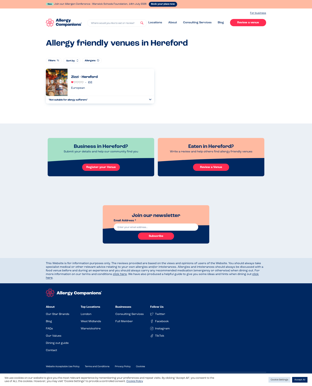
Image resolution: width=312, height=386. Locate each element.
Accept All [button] (299, 380)
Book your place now (163, 4)
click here (120, 274)
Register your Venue (101, 167)
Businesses (123, 307)
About (172, 22)
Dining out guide (57, 343)
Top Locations (90, 307)
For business (258, 13)
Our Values (53, 335)
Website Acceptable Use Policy (62, 366)
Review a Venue (211, 167)
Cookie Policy (134, 381)
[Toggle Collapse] (150, 99)
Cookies (140, 366)
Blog (221, 22)
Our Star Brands (57, 314)
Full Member (124, 321)
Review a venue (248, 22)
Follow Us (157, 307)
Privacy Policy (123, 366)
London (86, 314)
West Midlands (91, 321)
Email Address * (125, 220)
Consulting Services (197, 22)
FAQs (49, 328)
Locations (155, 22)
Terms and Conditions (97, 366)
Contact (51, 350)
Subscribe (156, 236)
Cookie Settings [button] (279, 380)
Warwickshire (91, 328)
